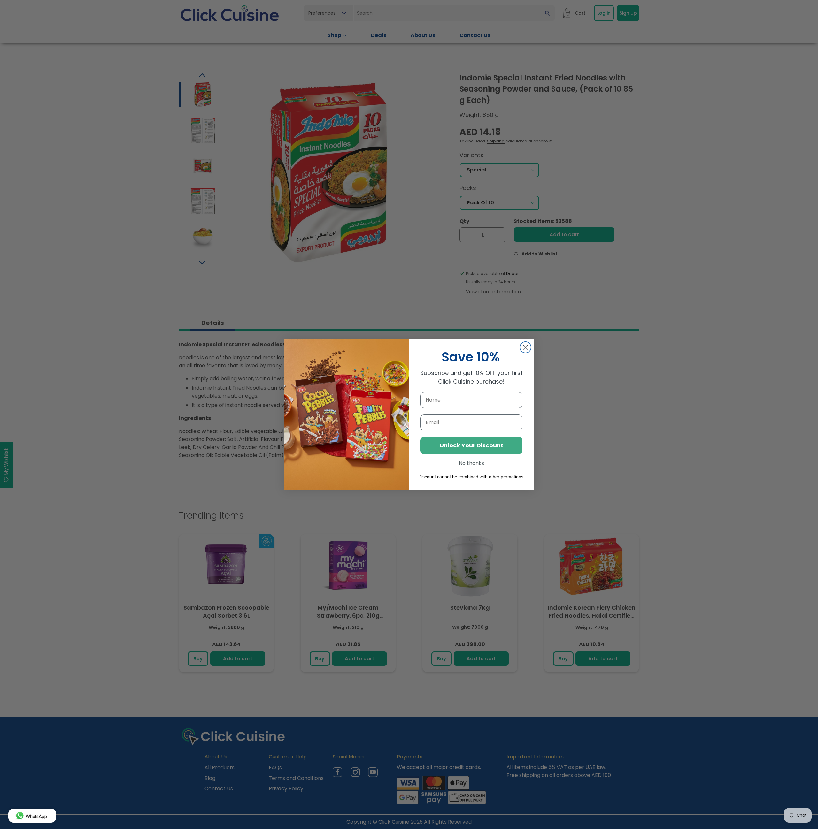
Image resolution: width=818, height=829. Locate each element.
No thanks (471, 463)
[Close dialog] (525, 347)
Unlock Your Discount (471, 445)
